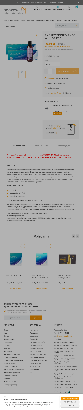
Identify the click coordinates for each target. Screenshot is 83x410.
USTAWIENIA (70, 406)
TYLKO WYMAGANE (70, 402)
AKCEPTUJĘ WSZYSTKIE (70, 398)
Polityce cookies (51, 406)
